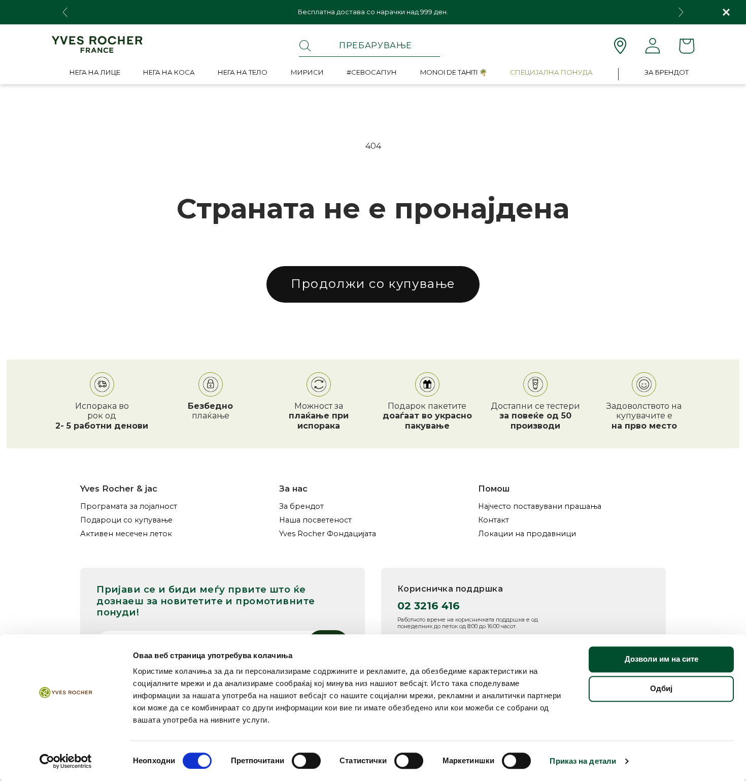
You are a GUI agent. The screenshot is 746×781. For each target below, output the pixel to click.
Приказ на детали (583, 761)
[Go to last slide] (65, 12)
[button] (95, 74)
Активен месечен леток (126, 534)
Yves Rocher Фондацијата (327, 534)
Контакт (493, 520)
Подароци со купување (126, 520)
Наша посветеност (315, 520)
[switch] (306, 761)
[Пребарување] (305, 46)
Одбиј (661, 688)
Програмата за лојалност (128, 506)
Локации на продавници (527, 534)
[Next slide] (681, 12)
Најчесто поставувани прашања (539, 506)
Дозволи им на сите (661, 659)
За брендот (301, 506)
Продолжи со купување (373, 283)
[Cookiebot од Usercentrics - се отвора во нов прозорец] (65, 761)
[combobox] (369, 45)
